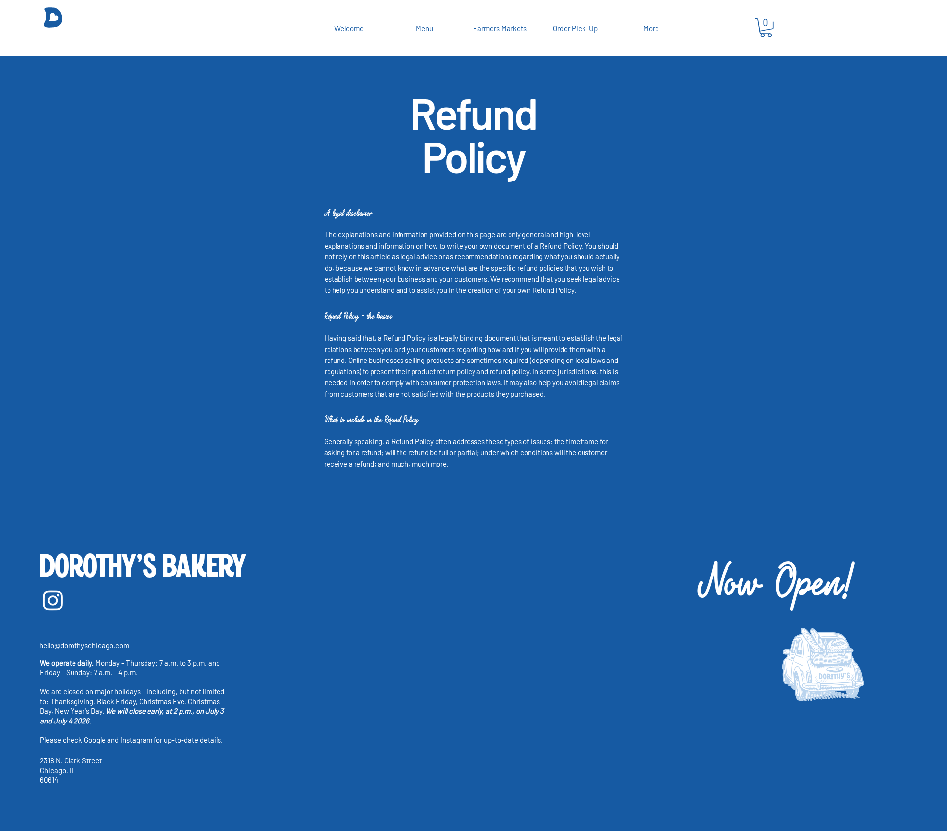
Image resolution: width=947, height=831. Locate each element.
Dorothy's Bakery (142, 567)
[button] (766, 27)
